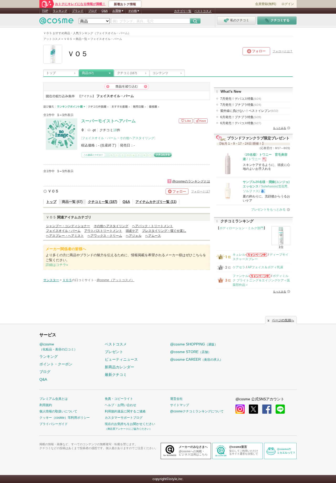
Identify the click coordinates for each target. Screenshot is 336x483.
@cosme (58, 346)
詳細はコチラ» (57, 265)
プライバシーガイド (53, 424)
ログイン (287, 4)
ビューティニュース (121, 359)
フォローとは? (200, 191)
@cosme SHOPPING (194, 344)
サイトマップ (179, 405)
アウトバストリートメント (103, 231)
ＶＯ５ (53, 191)
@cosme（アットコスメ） (115, 280)
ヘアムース (153, 236)
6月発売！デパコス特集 (240, 123)
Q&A (105, 10)
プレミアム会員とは (53, 399)
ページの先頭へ (283, 320)
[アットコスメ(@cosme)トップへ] (56, 22)
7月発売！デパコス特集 (240, 99)
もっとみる (279, 128)
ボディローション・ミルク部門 (241, 228)
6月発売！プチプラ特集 (240, 117)
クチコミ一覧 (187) (102, 202)
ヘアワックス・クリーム (104, 236)
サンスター (51, 280)
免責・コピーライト (119, 399)
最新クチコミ (116, 374)
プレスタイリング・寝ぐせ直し (164, 231)
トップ (51, 73)
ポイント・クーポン (55, 364)
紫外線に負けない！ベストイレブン (249, 111)
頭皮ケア (132, 231)
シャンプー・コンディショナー (68, 226)
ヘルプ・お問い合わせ (120, 405)
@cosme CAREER (196, 359)
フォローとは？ (282, 51)
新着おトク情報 (125, 4)
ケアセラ (239, 267)
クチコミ (127, 73)
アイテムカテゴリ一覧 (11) (155, 202)
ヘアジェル (133, 236)
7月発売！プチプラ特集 (240, 105)
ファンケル (240, 276)
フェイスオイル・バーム (99, 138)
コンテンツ (160, 73)
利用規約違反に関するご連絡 (125, 411)
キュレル (239, 254)
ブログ (92, 10)
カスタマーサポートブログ (124, 417)
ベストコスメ (203, 11)
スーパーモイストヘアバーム (108, 121)
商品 (88, 73)
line (280, 409)
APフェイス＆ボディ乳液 (265, 267)
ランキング (60, 10)
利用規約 (45, 405)
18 (115, 130)
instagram (240, 409)
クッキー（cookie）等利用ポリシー (64, 417)
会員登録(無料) (265, 4)
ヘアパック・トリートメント (152, 226)
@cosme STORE (190, 352)
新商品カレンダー (119, 367)
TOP (45, 10)
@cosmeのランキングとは (191, 181)
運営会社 (176, 399)
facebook (266, 409)
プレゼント (114, 352)
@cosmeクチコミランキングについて (197, 411)
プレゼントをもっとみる (268, 209)
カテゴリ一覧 (182, 11)
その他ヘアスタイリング (137, 138)
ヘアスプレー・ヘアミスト (65, 236)
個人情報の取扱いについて (58, 411)
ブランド (77, 10)
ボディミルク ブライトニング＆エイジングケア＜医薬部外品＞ (261, 280)
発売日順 (140, 106)
